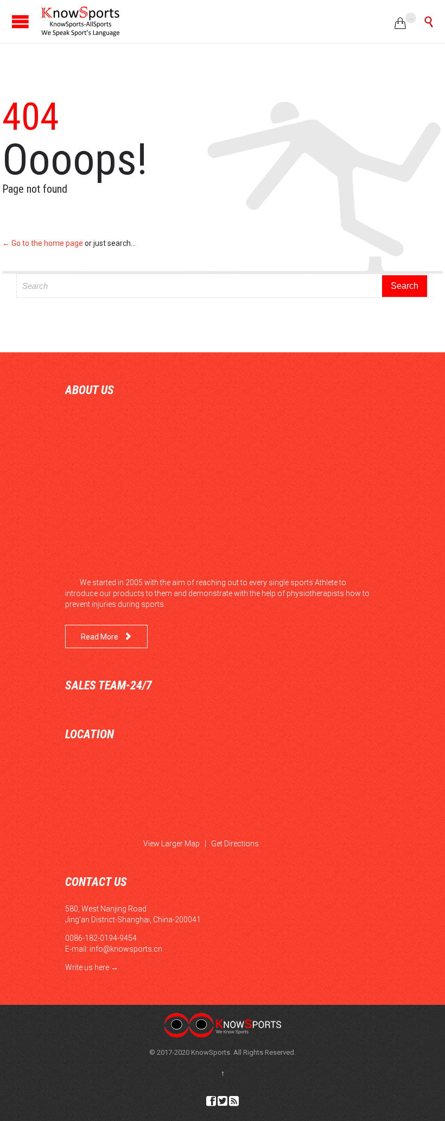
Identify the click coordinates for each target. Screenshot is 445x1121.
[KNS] (80, 21)
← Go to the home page (42, 243)
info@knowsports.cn (126, 949)
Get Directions (235, 843)
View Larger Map (171, 843)
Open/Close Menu (20, 21)
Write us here (87, 967)
